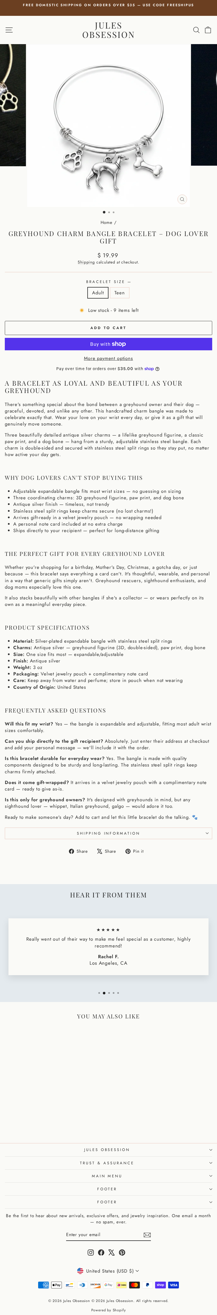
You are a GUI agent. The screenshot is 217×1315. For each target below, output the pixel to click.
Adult (98, 292)
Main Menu (107, 1176)
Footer (107, 1189)
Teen (119, 292)
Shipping (86, 262)
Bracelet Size (108, 281)
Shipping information (108, 833)
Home (106, 222)
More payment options (108, 358)
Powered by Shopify (108, 1310)
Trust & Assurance (107, 1163)
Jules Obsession (108, 30)
